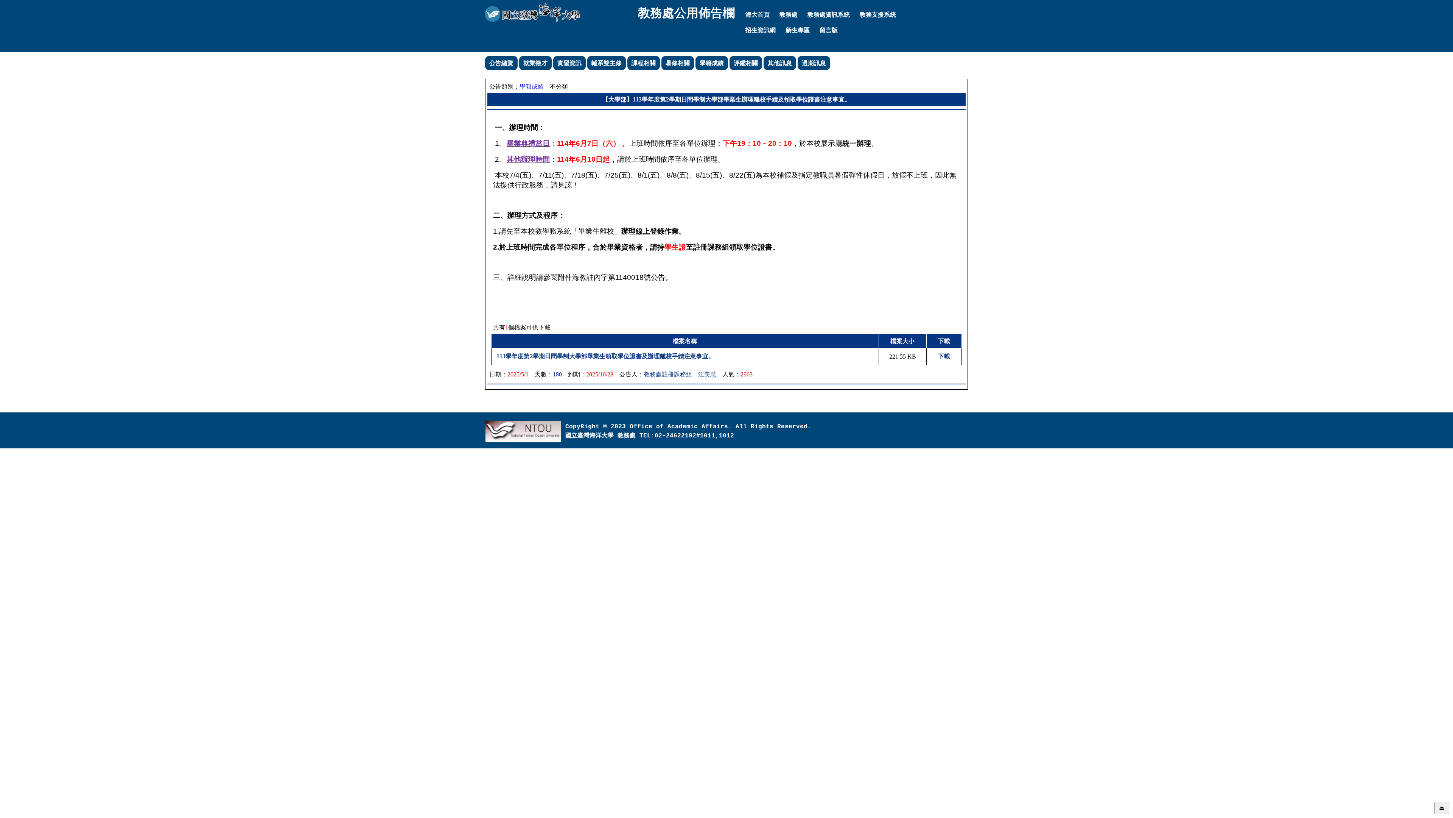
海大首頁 (757, 14)
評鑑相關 (746, 63)
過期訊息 (814, 63)
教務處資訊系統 (828, 14)
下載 (944, 356)
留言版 (829, 30)
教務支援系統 (878, 14)
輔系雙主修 (606, 63)
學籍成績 (712, 63)
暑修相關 (678, 63)
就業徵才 (535, 63)
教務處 (788, 14)
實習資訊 (569, 63)
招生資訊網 (760, 30)
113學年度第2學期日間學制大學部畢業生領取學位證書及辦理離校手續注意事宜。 (605, 356)
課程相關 (644, 63)
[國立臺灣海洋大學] (532, 12)
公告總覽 (501, 63)
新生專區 (798, 30)
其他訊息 (780, 63)
